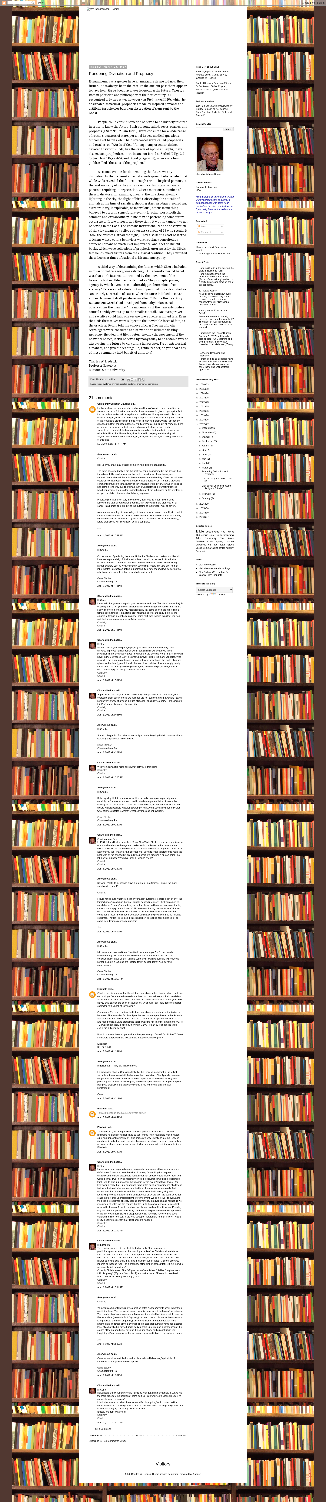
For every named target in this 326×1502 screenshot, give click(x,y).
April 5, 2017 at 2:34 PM (109, 1051)
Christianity (210, 538)
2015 (202, 508)
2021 (202, 406)
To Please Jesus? (208, 290)
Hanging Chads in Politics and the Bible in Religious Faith (216, 269)
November (207, 432)
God (216, 531)
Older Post (181, 1435)
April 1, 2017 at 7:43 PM (109, 586)
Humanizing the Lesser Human (215, 333)
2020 (202, 411)
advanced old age (207, 544)
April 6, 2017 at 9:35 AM (109, 1151)
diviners (115, 384)
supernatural (152, 384)
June (205, 454)
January (206, 498)
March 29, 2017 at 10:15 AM (111, 444)
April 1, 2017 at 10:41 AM (110, 535)
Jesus (209, 531)
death (222, 544)
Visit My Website (207, 564)
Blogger (196, 1474)
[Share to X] (136, 379)
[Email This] (128, 379)
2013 (202, 517)
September (208, 441)
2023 (202, 397)
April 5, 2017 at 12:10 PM (110, 979)
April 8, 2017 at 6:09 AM (109, 1344)
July (204, 450)
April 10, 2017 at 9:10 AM (110, 1422)
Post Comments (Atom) (114, 1441)
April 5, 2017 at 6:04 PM (109, 1117)
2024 (202, 393)
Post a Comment (102, 1429)
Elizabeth (102, 989)
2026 (202, 384)
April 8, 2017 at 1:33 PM (109, 1375)
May (204, 459)
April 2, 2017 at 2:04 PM (109, 714)
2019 (202, 415)
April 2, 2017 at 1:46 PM (109, 630)
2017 (202, 424)
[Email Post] (122, 379)
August (206, 445)
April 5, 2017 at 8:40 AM (109, 931)
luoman (174, 1474)
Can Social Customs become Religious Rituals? (216, 487)
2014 (202, 512)
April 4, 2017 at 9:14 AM (109, 824)
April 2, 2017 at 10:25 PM (110, 777)
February (207, 494)
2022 (202, 402)
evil (203, 551)
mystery (230, 548)
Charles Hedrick (106, 596)
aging (215, 548)
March (205, 467)
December (207, 428)
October (206, 437)
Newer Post (96, 1435)
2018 (202, 419)
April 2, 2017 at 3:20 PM (109, 752)
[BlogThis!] (132, 379)
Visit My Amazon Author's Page (214, 568)
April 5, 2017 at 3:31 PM (109, 1098)
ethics (222, 548)
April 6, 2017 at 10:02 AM (110, 1230)
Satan (198, 551)
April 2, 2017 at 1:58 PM (109, 680)
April (204, 463)
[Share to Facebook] (139, 379)
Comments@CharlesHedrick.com (213, 253)
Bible (200, 531)
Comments (206, 232)
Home (139, 1435)
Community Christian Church (113, 404)
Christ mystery (215, 541)
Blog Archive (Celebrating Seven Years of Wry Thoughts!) (215, 573)
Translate (221, 594)
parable (230, 541)
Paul (223, 531)
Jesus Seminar (203, 548)
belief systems (104, 384)
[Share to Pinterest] (143, 379)
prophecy (141, 384)
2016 (202, 504)
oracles (123, 384)
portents (132, 384)
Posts (203, 226)
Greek (231, 544)
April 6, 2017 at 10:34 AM (110, 1287)
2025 (202, 389)
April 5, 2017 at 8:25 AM (109, 868)
